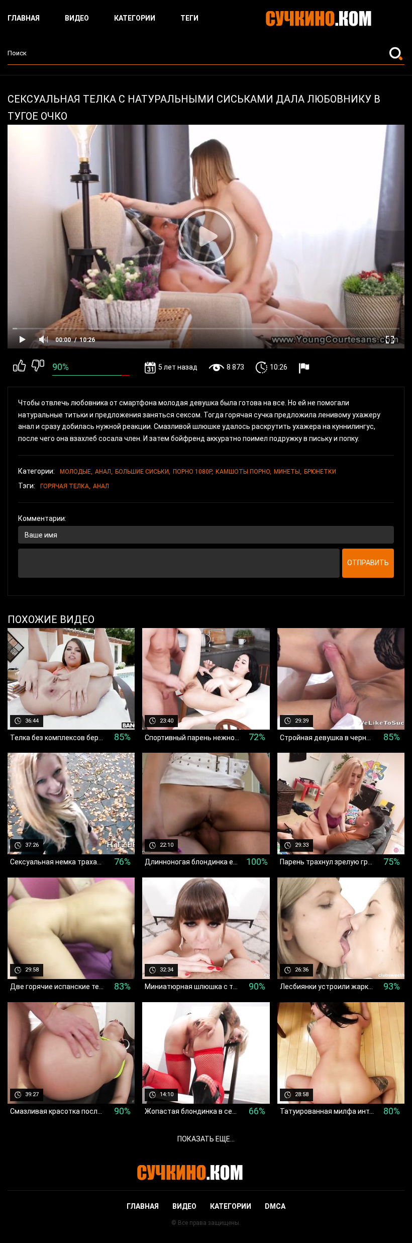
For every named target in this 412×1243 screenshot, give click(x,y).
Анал (101, 486)
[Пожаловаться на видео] (305, 368)
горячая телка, (65, 486)
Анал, (104, 471)
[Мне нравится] (19, 367)
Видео (77, 18)
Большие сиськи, (142, 471)
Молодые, (76, 471)
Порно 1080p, (193, 471)
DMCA (275, 1206)
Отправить (368, 563)
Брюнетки (320, 471)
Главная (24, 18)
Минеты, (287, 471)
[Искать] (396, 53)
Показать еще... (206, 1139)
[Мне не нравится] (38, 367)
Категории (134, 18)
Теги (189, 18)
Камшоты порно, (243, 471)
